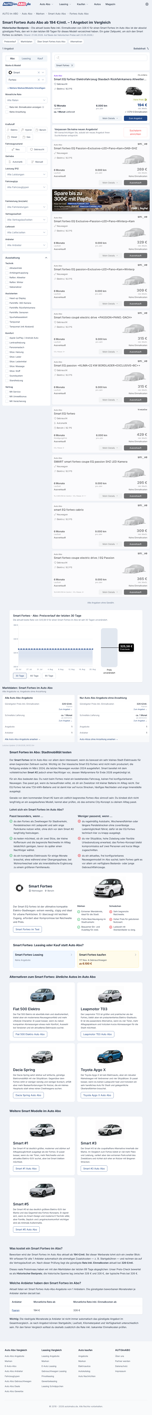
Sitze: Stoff (15, 371)
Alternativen (76, 41)
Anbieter (9, 239)
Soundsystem (16, 375)
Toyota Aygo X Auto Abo (97, 1095)
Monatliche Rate (13, 94)
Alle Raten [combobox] (12, 100)
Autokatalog (84, 1371)
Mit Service (15, 391)
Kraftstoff (10, 124)
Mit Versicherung (18, 401)
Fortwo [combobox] (12, 79)
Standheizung (16, 380)
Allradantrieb (16, 268)
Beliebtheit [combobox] (139, 48)
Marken (8, 1361)
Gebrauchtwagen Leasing (54, 1371)
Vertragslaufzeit (13, 214)
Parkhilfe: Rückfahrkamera (22, 307)
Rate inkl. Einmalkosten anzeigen (26, 107)
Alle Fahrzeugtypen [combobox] (18, 187)
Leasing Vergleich (52, 1350)
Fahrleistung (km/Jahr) (16, 201)
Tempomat (15, 322)
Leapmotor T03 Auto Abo (97, 1034)
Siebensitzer (16, 287)
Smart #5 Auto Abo (26, 1229)
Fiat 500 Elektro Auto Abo (30, 1034)
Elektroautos (84, 1366)
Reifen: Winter (16, 282)
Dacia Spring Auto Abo (28, 1095)
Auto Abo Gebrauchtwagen (18, 1381)
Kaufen (81, 4)
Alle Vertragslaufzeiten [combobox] (19, 219)
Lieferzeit (10, 226)
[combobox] (22, 72)
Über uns (119, 1356)
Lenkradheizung (17, 342)
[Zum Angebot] (101, 97)
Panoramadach (17, 347)
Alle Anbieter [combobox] (14, 245)
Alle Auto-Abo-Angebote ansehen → (23, 739)
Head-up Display (18, 298)
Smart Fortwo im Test (27, 929)
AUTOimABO (122, 1350)
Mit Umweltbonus (18, 396)
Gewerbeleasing (49, 1381)
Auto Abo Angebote (14, 1356)
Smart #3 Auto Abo (94, 1168)
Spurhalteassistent (18, 317)
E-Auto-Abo (10, 1366)
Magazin (110, 4)
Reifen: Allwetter (17, 277)
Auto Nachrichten (86, 1376)
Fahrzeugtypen (12, 1376)
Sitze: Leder (15, 356)
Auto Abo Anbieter (14, 1371)
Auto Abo (45, 4)
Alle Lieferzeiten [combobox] (16, 232)
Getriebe (9, 156)
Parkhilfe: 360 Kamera (20, 303)
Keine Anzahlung (18, 112)
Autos (97, 4)
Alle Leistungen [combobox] (15, 174)
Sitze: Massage (17, 366)
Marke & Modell (13, 65)
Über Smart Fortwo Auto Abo (51, 41)
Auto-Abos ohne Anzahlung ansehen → (99, 739)
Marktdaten (26, 41)
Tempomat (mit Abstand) (22, 326)
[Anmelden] (147, 4)
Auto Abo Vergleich (16, 1350)
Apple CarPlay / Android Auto (24, 338)
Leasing (63, 4)
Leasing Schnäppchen (52, 1386)
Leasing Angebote (50, 1356)
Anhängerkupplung (19, 272)
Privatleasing (48, 1376)
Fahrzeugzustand (14, 143)
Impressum (120, 1371)
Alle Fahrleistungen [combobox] (17, 206)
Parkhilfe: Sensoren (19, 312)
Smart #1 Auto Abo (26, 1168)
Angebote (83, 1356)
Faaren (15, 1310)
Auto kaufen (85, 1350)
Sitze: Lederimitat (18, 361)
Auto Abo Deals (12, 1386)
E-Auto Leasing (49, 1366)
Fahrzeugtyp (11, 181)
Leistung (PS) (12, 168)
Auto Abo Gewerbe (14, 1391)
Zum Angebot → (65, 709)
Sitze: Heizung (17, 352)
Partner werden (122, 1361)
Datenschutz (121, 1366)
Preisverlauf (10, 41)
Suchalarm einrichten (135, 132)
